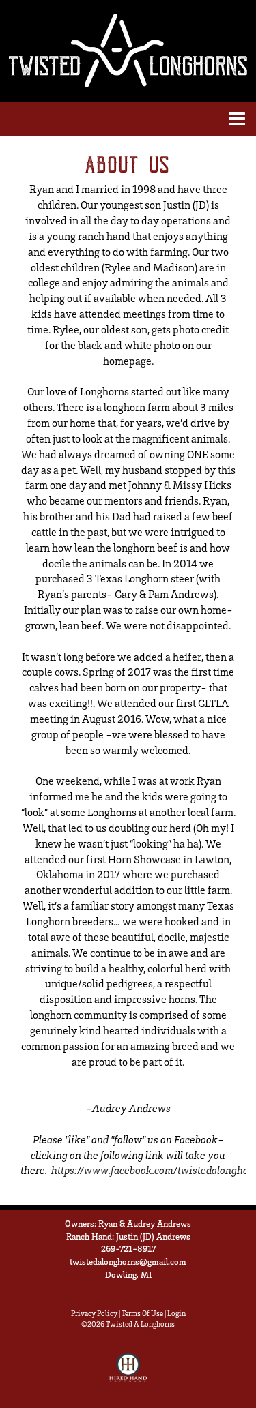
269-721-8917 (128, 1248)
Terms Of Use (142, 1312)
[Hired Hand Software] (128, 1373)
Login (176, 1312)
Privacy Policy (94, 1312)
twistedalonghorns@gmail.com (128, 1261)
